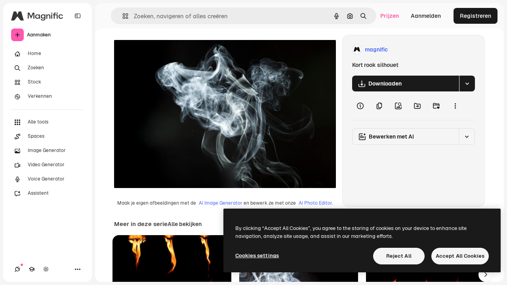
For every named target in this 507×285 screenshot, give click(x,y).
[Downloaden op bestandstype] (467, 83)
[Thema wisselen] (46, 269)
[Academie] (31, 269)
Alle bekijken (185, 224)
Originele (166, 49)
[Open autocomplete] (122, 16)
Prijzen (389, 15)
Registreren (475, 15)
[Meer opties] (455, 106)
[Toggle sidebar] (77, 16)
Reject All (399, 256)
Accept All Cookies (460, 256)
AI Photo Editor (315, 203)
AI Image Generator (220, 203)
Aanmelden (426, 15)
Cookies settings (257, 255)
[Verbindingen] (17, 269)
